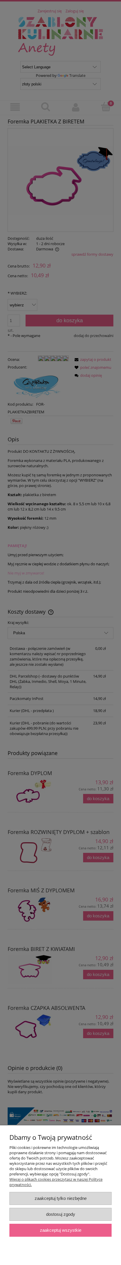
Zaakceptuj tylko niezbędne (61, 1198)
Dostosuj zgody (60, 1214)
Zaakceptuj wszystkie (60, 1230)
